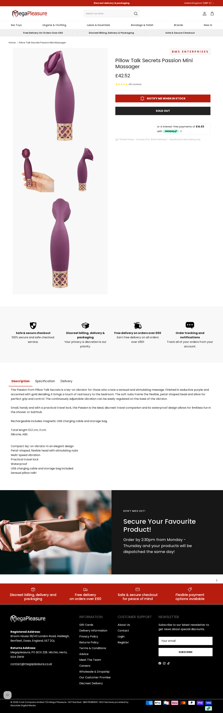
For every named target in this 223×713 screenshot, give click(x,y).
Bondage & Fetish (142, 25)
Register (123, 642)
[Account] (204, 14)
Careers (84, 666)
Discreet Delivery (91, 683)
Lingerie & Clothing (54, 25)
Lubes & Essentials (98, 25)
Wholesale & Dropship (94, 672)
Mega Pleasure (58, 702)
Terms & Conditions (92, 648)
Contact (123, 631)
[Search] (136, 13)
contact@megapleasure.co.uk (31, 664)
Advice (84, 654)
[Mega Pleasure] (29, 14)
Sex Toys (16, 25)
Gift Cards (86, 625)
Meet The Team (90, 660)
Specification (45, 381)
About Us (124, 625)
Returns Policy (89, 642)
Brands (178, 25)
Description (20, 381)
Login (121, 636)
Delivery (66, 381)
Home (12, 42)
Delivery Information (93, 631)
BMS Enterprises (190, 51)
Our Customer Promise (95, 677)
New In (208, 25)
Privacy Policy (88, 636)
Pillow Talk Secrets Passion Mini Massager (42, 42)
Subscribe (186, 652)
